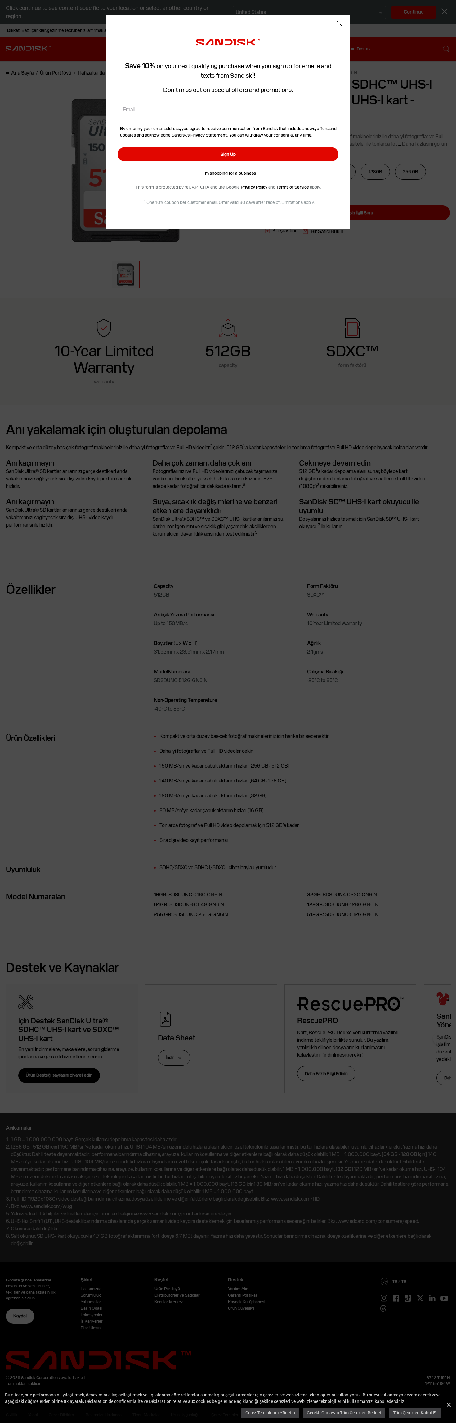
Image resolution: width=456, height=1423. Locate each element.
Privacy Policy (254, 187)
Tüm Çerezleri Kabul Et (415, 1413)
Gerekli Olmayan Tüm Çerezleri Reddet (344, 1413)
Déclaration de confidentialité (114, 1401)
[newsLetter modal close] (340, 25)
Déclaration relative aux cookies (180, 1401)
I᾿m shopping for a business (229, 173)
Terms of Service (292, 187)
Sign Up (228, 154)
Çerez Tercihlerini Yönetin (270, 1413)
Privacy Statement (208, 135)
